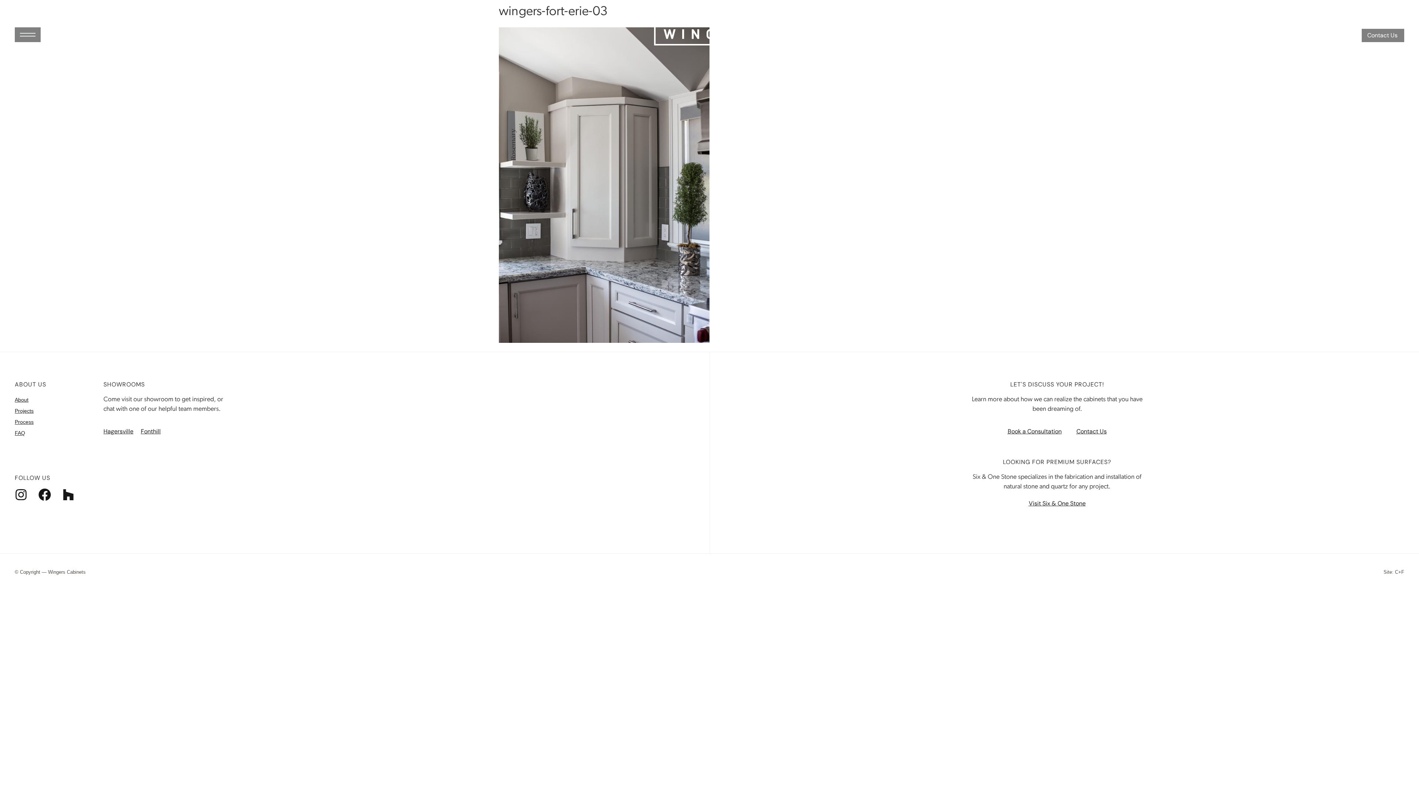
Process (24, 422)
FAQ (20, 433)
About (21, 400)
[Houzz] (68, 494)
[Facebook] (44, 494)
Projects (24, 411)
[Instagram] (21, 494)
